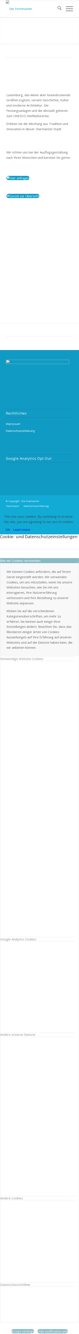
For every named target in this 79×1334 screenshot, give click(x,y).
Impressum (13, 424)
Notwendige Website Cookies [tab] (21, 659)
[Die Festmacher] (33, 8)
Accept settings (22, 1331)
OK (7, 529)
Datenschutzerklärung (20, 431)
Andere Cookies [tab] (11, 1198)
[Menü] (67, 8)
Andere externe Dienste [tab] (17, 1034)
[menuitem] (57, 8)
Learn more (21, 529)
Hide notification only (52, 1331)
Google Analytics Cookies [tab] (18, 939)
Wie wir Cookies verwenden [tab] (20, 560)
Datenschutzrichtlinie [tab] (15, 1284)
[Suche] (57, 8)
